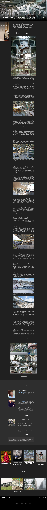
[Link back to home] (5, 1)
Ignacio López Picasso (22, 390)
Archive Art (23, 471)
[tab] (7, 445)
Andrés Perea (28, 33)
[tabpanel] (23, 461)
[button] (2, 461)
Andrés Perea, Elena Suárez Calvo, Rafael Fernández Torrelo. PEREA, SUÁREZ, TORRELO (26, 420)
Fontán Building (23, 23)
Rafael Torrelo (18, 33)
